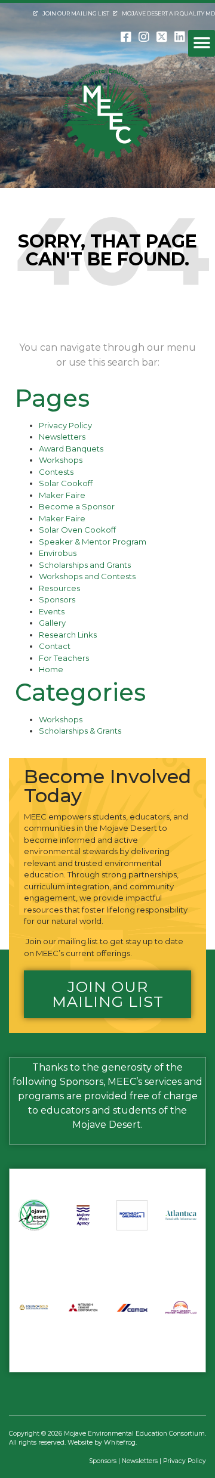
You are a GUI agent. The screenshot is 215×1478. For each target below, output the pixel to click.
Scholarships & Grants (80, 730)
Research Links (68, 634)
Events (51, 611)
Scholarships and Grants (85, 565)
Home (51, 669)
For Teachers (64, 658)
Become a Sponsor (77, 506)
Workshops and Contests (87, 576)
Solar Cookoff (66, 483)
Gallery (52, 622)
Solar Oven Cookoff (77, 529)
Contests (56, 472)
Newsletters (62, 436)
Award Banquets (71, 448)
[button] (201, 43)
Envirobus (57, 553)
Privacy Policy (65, 425)
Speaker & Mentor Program (92, 541)
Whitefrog (120, 1442)
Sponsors (57, 599)
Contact (54, 646)
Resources (59, 588)
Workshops (60, 460)
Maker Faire (62, 495)
